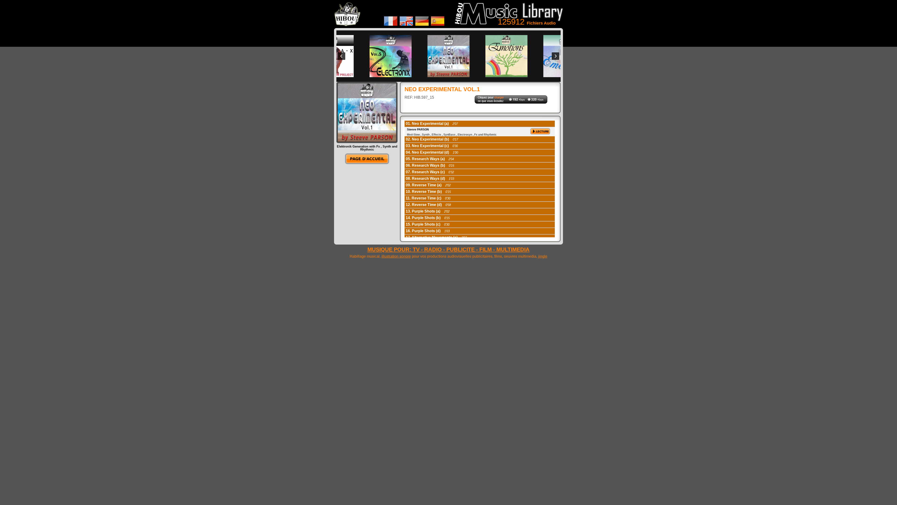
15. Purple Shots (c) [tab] (427, 224)
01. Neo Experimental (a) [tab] (432, 124)
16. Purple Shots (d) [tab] (428, 231)
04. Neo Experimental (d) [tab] (432, 152)
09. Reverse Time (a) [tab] (428, 185)
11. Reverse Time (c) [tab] (428, 198)
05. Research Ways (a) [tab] (430, 159)
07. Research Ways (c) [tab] (430, 172)
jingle (542, 256)
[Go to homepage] (367, 163)
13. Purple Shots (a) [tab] (427, 211)
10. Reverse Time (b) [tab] (428, 192)
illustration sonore (396, 256)
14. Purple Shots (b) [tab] (428, 218)
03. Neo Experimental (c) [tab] (432, 146)
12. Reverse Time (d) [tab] (428, 205)
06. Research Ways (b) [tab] (430, 165)
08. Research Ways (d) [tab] (430, 178)
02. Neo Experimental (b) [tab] (432, 139)
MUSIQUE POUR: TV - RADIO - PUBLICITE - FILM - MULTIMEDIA (448, 249)
